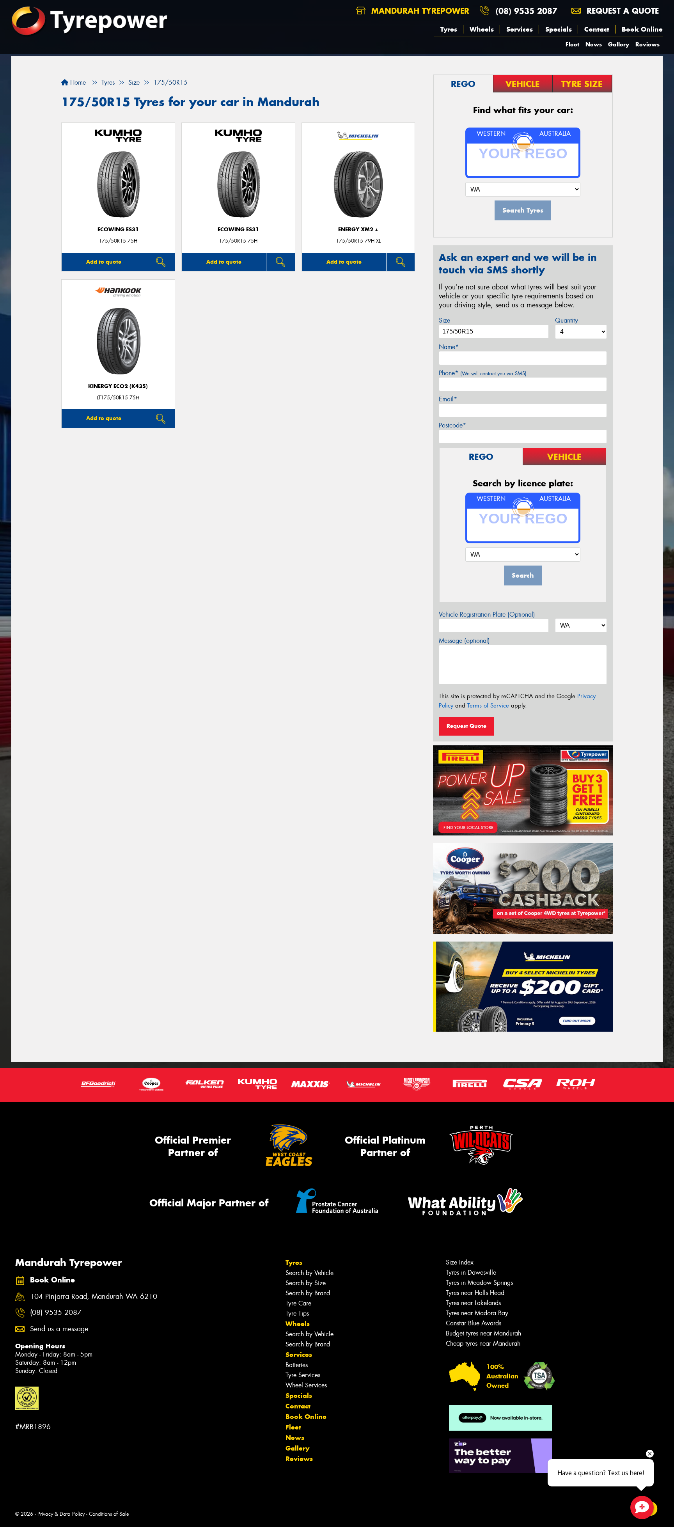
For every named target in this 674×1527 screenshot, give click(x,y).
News (593, 44)
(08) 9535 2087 (526, 11)
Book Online (642, 29)
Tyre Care (298, 1303)
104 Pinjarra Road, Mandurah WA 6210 (93, 1296)
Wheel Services (306, 1385)
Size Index (460, 1262)
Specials (558, 29)
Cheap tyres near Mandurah (483, 1343)
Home (77, 82)
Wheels (482, 29)
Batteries (297, 1365)
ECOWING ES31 (118, 229)
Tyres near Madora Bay (477, 1313)
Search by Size (306, 1283)
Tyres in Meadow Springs (479, 1283)
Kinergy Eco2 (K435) (118, 386)
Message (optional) (464, 641)
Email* (448, 399)
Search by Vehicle (309, 1273)
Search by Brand (308, 1293)
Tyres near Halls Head (475, 1293)
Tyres (448, 29)
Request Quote (466, 725)
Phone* (483, 373)
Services (519, 29)
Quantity (566, 320)
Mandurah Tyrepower (419, 11)
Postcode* (452, 425)
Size (444, 320)
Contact (596, 29)
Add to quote (103, 261)
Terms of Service (488, 705)
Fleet (572, 44)
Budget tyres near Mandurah (483, 1333)
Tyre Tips (297, 1313)
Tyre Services (303, 1375)
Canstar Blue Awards (473, 1323)
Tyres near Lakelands (473, 1303)
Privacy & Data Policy (61, 1514)
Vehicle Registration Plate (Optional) (487, 614)
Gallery (618, 44)
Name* (449, 347)
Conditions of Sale (109, 1514)
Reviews (647, 44)
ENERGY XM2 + (358, 229)
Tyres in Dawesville (471, 1272)
